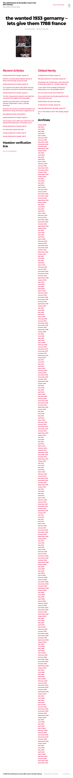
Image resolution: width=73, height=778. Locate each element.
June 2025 (41, 155)
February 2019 (42, 319)
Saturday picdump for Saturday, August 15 (51, 108)
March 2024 (42, 187)
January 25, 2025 (43, 29)
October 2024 (42, 172)
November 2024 (43, 170)
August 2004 (42, 694)
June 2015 (41, 413)
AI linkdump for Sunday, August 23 (49, 75)
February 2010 (42, 551)
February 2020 (42, 293)
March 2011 (41, 523)
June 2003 (41, 722)
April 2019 (41, 314)
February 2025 (42, 163)
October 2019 (42, 301)
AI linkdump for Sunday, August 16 (49, 105)
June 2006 (41, 646)
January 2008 (42, 605)
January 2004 (42, 707)
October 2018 (42, 327)
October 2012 (42, 482)
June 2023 (41, 207)
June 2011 (41, 517)
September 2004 (43, 692)
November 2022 (43, 222)
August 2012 (42, 487)
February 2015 (42, 422)
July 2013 (41, 463)
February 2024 (42, 189)
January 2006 (42, 657)
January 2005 (42, 683)
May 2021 (41, 260)
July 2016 (41, 385)
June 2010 (41, 543)
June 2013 (41, 465)
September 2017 (43, 355)
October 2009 (42, 560)
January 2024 (42, 191)
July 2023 (41, 204)
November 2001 (43, 763)
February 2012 (42, 500)
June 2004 (41, 698)
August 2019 (42, 306)
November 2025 (43, 144)
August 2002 (42, 743)
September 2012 (43, 485)
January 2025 (42, 166)
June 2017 (41, 362)
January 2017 (42, 373)
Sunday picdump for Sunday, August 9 (15, 93)
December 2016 (43, 375)
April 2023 (41, 211)
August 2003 (42, 717)
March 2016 (41, 394)
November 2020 (43, 273)
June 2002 (41, 748)
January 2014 (42, 450)
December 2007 (43, 607)
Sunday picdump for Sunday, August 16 (15, 84)
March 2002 (42, 754)
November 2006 (43, 635)
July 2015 (41, 411)
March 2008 (42, 601)
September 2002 (43, 741)
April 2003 (41, 726)
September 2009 (43, 562)
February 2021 (42, 267)
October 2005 (42, 663)
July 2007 (41, 618)
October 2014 (42, 431)
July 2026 (41, 127)
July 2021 (41, 256)
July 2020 (41, 282)
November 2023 (43, 196)
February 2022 (42, 241)
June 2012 (41, 491)
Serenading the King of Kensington (14, 114)
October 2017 (42, 353)
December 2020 (43, 271)
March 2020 (42, 291)
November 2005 (43, 661)
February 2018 (42, 344)
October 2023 (42, 198)
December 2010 (43, 530)
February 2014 (42, 448)
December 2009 (43, 556)
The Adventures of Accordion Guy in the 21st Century (19, 3)
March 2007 (42, 627)
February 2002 (42, 756)
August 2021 (42, 254)
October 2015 (42, 405)
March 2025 (41, 161)
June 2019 (41, 310)
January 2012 (42, 502)
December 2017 (43, 349)
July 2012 (41, 489)
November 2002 (43, 737)
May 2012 (41, 493)
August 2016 (42, 383)
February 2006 (42, 655)
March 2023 (41, 213)
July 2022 (41, 230)
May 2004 (41, 700)
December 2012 (43, 478)
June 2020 (41, 284)
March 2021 (41, 265)
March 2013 (41, 472)
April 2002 (41, 752)
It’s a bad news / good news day (13, 129)
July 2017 (41, 360)
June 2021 (41, 258)
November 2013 (43, 454)
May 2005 (41, 674)
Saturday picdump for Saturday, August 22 (52, 79)
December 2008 (43, 582)
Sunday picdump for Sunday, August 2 (15, 117)
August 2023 (42, 202)
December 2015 (43, 401)
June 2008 (41, 595)
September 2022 (43, 226)
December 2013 (43, 452)
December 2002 (43, 735)
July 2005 (41, 670)
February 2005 (42, 681)
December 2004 (43, 685)
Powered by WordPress (51, 774)
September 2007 (43, 614)
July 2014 (41, 437)
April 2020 (41, 288)
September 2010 (43, 536)
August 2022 (42, 228)
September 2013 (43, 459)
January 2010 (42, 554)
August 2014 (42, 435)
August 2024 (42, 176)
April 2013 (41, 470)
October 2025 (42, 146)
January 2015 (42, 424)
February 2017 (42, 370)
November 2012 (43, 480)
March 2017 (41, 368)
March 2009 (42, 575)
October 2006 (42, 638)
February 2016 (42, 396)
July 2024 (41, 179)
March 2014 (41, 446)
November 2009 (43, 558)
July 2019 (41, 308)
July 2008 (41, 592)
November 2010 (43, 532)
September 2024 (43, 174)
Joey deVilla (31, 29)
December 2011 (43, 504)
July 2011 (40, 515)
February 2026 (42, 138)
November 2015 (43, 403)
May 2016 (41, 390)
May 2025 (41, 157)
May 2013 (41, 467)
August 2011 (42, 513)
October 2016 (42, 379)
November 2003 (43, 711)
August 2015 (42, 409)
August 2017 (42, 357)
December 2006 (43, 633)
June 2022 (41, 232)
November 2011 (43, 506)
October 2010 (42, 534)
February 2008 (42, 603)
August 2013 (42, 461)
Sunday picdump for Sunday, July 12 (14, 136)
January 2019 (42, 321)
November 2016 (43, 377)
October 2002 (42, 739)
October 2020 (42, 276)
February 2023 (42, 215)
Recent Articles (13, 70)
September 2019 (43, 304)
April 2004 (41, 702)
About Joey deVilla (58, 5)
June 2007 (41, 620)
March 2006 (42, 653)
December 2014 (43, 426)
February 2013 (42, 474)
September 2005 (43, 666)
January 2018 (42, 347)
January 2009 (42, 579)
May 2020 (41, 286)
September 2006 (43, 640)
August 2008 (42, 590)
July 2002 (41, 745)
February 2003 (42, 730)
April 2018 (41, 340)
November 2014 (43, 429)
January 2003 (42, 732)
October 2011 (42, 508)
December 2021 (43, 245)
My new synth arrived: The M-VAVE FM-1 (51, 93)
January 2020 (42, 295)
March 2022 (41, 239)
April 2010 (41, 547)
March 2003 (42, 728)
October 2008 (42, 586)
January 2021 (42, 269)
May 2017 (41, 364)
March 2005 (42, 679)
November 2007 (43, 610)
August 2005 (42, 668)
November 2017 (43, 351)
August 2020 (42, 280)
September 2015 (43, 407)
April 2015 (41, 418)
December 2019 (43, 297)
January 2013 (42, 476)
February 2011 (42, 526)
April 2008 (41, 599)
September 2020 (43, 278)
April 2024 (41, 185)
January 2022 (42, 243)
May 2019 (41, 312)
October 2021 (42, 250)
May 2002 (41, 750)
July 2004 (41, 696)
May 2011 (41, 519)
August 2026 (42, 125)
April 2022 (41, 237)
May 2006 (41, 648)
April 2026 (41, 133)
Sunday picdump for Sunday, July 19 (14, 133)
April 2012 (41, 495)
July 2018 (41, 334)
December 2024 (43, 168)
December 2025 (43, 142)
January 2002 (42, 758)
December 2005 (43, 659)
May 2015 (41, 416)
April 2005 (41, 676)
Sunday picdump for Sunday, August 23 (15, 75)
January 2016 (42, 398)
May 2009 (41, 571)
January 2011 (42, 528)
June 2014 (41, 439)
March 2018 (41, 342)
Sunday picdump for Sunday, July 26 (14, 126)
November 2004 (43, 687)
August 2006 (42, 642)
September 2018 (43, 329)
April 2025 (41, 159)
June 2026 (41, 129)
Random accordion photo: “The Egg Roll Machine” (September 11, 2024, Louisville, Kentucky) (16, 103)
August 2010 (42, 538)
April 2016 (41, 392)
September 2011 (43, 510)
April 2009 (41, 573)
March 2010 (41, 549)
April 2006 (41, 651)
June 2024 (41, 181)
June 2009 (41, 569)
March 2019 (41, 316)
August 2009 (42, 564)
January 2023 (42, 217)
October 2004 (42, 689)
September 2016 (43, 381)
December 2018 (43, 323)
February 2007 (42, 629)
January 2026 (42, 140)
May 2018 (41, 338)
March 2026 (41, 135)
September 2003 (43, 715)
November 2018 (43, 325)
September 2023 (43, 200)
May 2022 (41, 235)
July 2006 (41, 644)
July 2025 (41, 153)
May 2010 (41, 545)
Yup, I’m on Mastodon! (10, 151)
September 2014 (43, 433)
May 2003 (41, 724)
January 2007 (42, 631)
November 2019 (43, 299)
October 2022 (42, 224)
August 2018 (42, 332)
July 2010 (41, 541)
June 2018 (41, 336)
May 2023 (41, 209)
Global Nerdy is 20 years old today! (49, 101)
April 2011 (41, 521)
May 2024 (41, 183)
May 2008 (41, 597)
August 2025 (42, 151)
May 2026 (41, 131)
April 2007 (41, 625)
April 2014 (41, 444)
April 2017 (41, 366)
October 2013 (42, 457)
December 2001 (43, 760)
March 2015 (41, 420)
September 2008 (43, 588)
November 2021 (43, 248)
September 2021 (43, 252)
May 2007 (41, 623)
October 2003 (42, 713)
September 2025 (43, 148)
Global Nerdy (47, 70)
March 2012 (41, 498)
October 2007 (42, 612)
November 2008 (43, 584)
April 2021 (41, 263)
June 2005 (41, 672)
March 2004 (42, 704)
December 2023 (43, 194)
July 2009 (41, 566)
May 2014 (41, 441)
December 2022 (43, 219)
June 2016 (41, 388)
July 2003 (41, 720)
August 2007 (42, 616)
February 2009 (42, 577)
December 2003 (43, 709)
